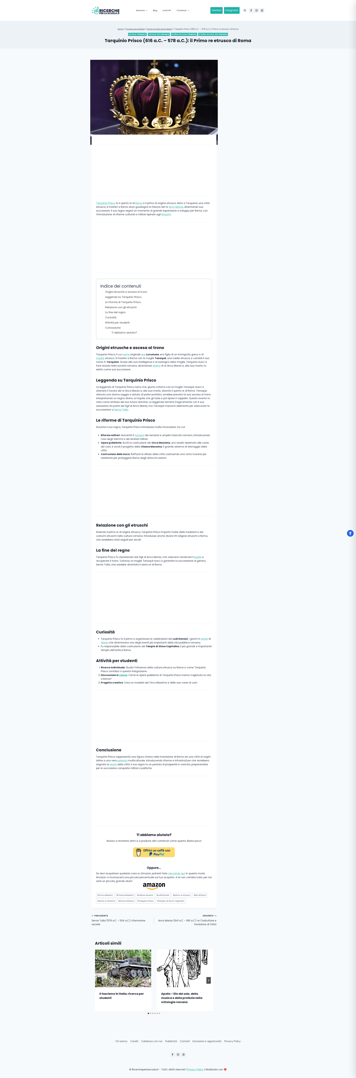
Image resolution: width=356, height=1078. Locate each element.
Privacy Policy (232, 1041)
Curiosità (110, 317)
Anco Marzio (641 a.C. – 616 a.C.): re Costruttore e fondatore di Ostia (187, 920)
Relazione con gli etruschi (121, 307)
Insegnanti (231, 10)
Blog (155, 10)
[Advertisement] (154, 170)
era (143, 354)
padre (198, 557)
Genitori (216, 10)
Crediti (134, 1041)
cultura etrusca (145, 895)
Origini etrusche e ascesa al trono (126, 292)
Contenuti (181, 10)
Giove (104, 642)
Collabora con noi (151, 1041)
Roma (138, 203)
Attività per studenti (117, 322)
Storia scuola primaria (184, 34)
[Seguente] (208, 980)
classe (123, 675)
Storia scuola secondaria (213, 34)
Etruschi (166, 214)
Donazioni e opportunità (207, 1041)
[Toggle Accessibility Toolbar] (350, 533)
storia (113, 764)
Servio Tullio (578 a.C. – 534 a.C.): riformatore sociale (118, 920)
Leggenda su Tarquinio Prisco (123, 297)
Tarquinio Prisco (105, 203)
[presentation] (123, 968)
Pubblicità (171, 1041)
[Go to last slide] (99, 980)
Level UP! (167, 10)
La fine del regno (115, 312)
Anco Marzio (176, 207)
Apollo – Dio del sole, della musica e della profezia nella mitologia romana (181, 998)
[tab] (148, 1013)
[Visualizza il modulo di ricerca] (244, 10)
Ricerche (140, 10)
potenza (122, 760)
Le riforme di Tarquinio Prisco (123, 302)
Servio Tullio (121, 409)
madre (100, 358)
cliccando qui (176, 873)
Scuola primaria (137, 34)
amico (156, 365)
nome (125, 354)
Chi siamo (121, 1041)
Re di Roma (200, 895)
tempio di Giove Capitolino (170, 901)
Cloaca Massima (125, 895)
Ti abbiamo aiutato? (124, 332)
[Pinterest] (262, 10)
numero (139, 435)
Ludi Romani (162, 895)
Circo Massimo (105, 895)
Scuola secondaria (158, 34)
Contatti (185, 1041)
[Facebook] (251, 10)
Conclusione (113, 327)
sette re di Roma (106, 901)
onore (204, 639)
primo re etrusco (181, 895)
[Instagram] (256, 10)
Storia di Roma (126, 901)
